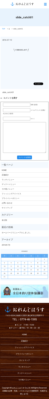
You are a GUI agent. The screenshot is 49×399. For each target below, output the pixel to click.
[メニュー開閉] (45, 4)
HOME (4, 170)
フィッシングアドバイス (11, 194)
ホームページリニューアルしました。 (17, 233)
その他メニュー (8, 189)
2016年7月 (6, 245)
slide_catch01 (8, 92)
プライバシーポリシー (10, 198)
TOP (3, 29)
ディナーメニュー (9, 184)
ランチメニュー (8, 180)
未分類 (4, 220)
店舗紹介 (5, 175)
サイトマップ (7, 208)
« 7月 (4, 251)
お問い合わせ (7, 203)
